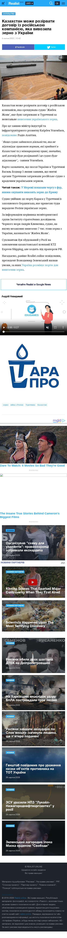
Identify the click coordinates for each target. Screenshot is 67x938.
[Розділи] (63, 1)
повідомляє (9, 135)
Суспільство (9, 14)
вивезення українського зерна (37, 119)
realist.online (25, 914)
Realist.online (20, 898)
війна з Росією (17, 405)
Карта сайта (7, 895)
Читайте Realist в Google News (33, 284)
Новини (10, 530)
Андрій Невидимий (12, 296)
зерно (5, 405)
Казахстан (42, 405)
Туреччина (30, 405)
